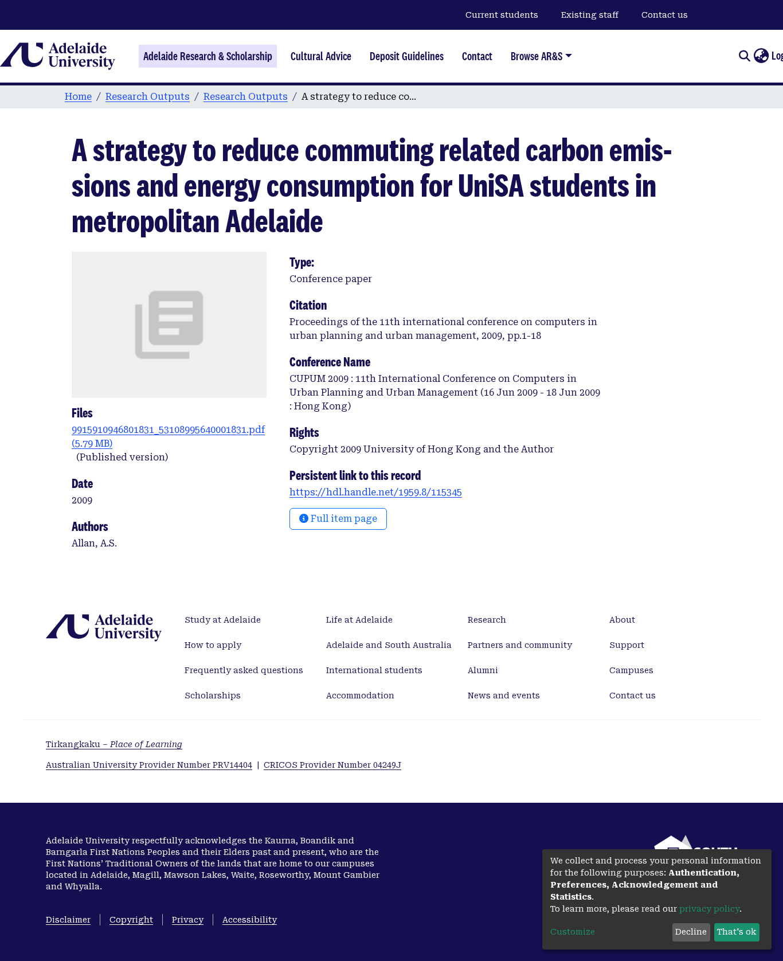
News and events (504, 695)
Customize (572, 931)
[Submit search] (744, 56)
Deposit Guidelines (407, 56)
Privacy (187, 919)
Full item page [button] (342, 518)
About (622, 619)
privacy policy (709, 908)
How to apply (213, 645)
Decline (691, 931)
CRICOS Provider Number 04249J (332, 764)
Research (487, 619)
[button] (760, 56)
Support (626, 645)
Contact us (664, 14)
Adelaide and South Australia (389, 645)
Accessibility (249, 919)
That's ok (736, 931)
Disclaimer (68, 919)
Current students (501, 14)
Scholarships (213, 695)
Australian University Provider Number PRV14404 (149, 764)
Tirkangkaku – (114, 744)
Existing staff (589, 14)
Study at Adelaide (223, 619)
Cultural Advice (321, 56)
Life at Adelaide (359, 619)
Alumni (483, 670)
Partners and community (520, 645)
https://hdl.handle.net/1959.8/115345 (375, 492)
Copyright (131, 919)
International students (374, 670)
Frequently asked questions (244, 670)
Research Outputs (147, 96)
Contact (477, 56)
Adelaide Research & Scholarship (207, 56)
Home (78, 96)
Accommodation (360, 695)
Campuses (631, 670)
